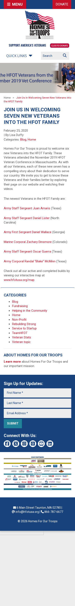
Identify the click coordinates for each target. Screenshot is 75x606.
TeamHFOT (20, 333)
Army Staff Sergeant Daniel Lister (27, 218)
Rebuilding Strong (24, 324)
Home (7, 97)
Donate (62, 4)
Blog (23, 139)
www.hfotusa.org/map (19, 280)
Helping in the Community (29, 311)
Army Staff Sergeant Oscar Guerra (27, 251)
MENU (16, 4)
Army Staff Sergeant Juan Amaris (27, 208)
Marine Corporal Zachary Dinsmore (28, 242)
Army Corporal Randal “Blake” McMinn (29, 261)
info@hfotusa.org (27, 511)
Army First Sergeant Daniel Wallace (27, 232)
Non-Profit (19, 319)
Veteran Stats (21, 337)
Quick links (16, 55)
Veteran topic (21, 342)
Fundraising (20, 306)
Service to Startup (24, 328)
